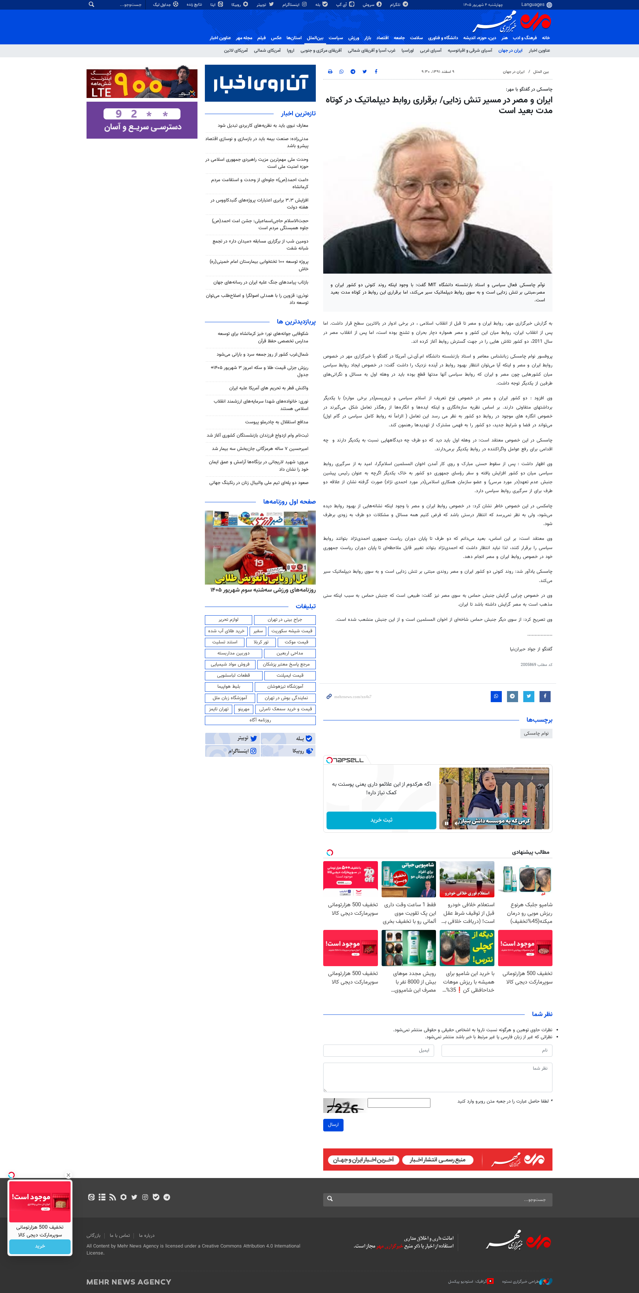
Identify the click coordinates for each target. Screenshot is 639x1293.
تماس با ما (120, 1235)
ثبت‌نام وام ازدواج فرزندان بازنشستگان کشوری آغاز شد (257, 435)
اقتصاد (382, 38)
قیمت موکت (296, 642)
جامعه (399, 38)
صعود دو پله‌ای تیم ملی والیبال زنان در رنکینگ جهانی (258, 483)
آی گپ (342, 5)
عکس (276, 38)
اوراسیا (408, 50)
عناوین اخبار (539, 50)
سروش (369, 5)
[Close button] (68, 1175)
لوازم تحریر (229, 619)
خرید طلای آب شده (226, 631)
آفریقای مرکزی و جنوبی (321, 50)
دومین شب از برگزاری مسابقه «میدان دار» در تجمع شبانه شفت (260, 245)
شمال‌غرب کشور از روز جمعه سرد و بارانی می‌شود (262, 354)
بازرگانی (94, 1235)
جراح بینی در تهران (285, 619)
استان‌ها (294, 38)
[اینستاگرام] (145, 1198)
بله (318, 5)
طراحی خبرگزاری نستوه (520, 1282)
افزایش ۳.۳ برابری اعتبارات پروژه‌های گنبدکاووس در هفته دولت (259, 204)
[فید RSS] (112, 1198)
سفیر (258, 631)
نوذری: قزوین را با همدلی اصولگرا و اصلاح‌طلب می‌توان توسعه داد (257, 299)
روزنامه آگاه (260, 720)
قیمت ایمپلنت (290, 675)
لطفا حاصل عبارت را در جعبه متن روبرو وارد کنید (504, 1101)
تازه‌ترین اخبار (298, 114)
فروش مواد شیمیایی (230, 664)
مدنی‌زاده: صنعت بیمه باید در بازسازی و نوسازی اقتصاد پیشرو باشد (256, 142)
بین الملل (541, 72)
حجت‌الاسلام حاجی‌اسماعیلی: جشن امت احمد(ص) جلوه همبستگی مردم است (260, 224)
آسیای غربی (431, 50)
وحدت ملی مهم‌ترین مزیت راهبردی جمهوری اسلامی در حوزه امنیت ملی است (256, 163)
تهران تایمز (219, 709)
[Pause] (446, 823)
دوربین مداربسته (233, 653)
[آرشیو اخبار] (101, 1198)
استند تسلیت (224, 642)
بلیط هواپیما (228, 686)
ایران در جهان (510, 50)
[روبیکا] (123, 1198)
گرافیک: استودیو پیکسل (467, 1282)
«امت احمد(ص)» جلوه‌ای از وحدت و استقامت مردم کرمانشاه (259, 183)
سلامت (416, 38)
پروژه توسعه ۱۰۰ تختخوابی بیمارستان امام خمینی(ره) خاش (259, 265)
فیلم (261, 38)
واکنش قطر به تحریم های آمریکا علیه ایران (268, 388)
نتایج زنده (195, 4)
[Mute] (457, 823)
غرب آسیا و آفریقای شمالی (371, 50)
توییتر (262, 5)
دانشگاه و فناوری (443, 38)
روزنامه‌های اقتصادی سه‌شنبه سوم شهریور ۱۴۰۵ (261, 590)
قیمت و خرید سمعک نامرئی (285, 709)
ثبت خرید (381, 820)
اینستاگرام (292, 5)
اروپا (290, 50)
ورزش (353, 38)
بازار (367, 38)
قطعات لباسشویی (233, 675)
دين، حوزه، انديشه (479, 38)
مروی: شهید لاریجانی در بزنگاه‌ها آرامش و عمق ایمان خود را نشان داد (258, 465)
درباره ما (147, 1235)
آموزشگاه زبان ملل (230, 698)
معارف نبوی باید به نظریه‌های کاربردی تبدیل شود (263, 125)
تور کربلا (261, 642)
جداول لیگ (162, 5)
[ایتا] (91, 1198)
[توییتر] (134, 1198)
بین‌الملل (315, 38)
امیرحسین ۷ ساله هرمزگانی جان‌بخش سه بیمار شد (260, 449)
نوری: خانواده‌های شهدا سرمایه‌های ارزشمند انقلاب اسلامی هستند (261, 405)
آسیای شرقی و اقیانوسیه (470, 50)
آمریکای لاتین (236, 50)
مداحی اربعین (290, 653)
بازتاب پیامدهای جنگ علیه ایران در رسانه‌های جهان (260, 282)
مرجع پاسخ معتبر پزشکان (286, 664)
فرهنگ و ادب (525, 38)
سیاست (336, 38)
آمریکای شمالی (267, 50)
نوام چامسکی (536, 733)
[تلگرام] (166, 1198)
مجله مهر (244, 38)
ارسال (333, 1124)
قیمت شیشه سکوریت (291, 631)
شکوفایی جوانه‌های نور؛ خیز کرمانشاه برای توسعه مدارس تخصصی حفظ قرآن (263, 337)
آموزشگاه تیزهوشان (285, 686)
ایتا (213, 5)
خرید (40, 1247)
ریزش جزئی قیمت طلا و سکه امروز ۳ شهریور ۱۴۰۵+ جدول (259, 371)
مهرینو (244, 709)
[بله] (155, 1198)
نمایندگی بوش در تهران (286, 698)
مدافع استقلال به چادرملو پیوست (276, 422)
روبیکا (236, 5)
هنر (504, 38)
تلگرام (396, 5)
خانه (546, 38)
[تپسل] (329, 760)
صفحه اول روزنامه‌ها (289, 502)
